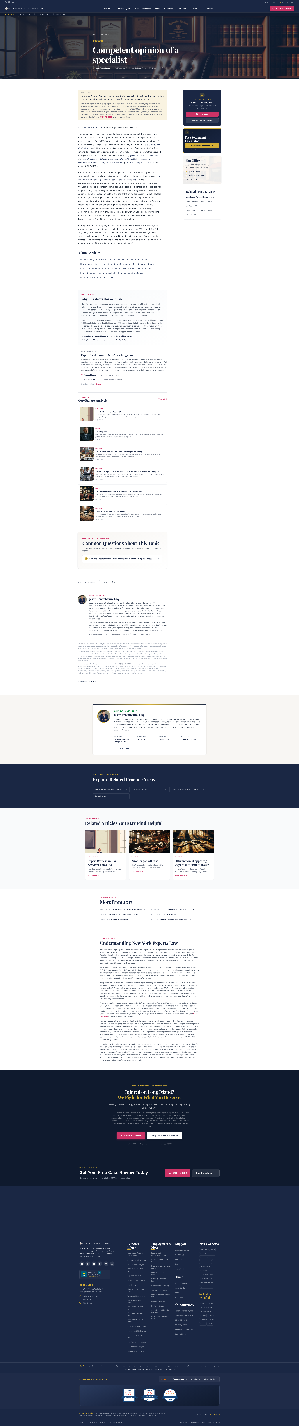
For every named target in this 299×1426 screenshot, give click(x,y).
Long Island (122, 1366)
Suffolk (210, 1324)
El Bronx (203, 1315)
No (115, 582)
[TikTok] (17, 2)
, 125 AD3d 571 (143, 155)
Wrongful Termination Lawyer (159, 1260)
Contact (209, 8)
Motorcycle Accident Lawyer (135, 1308)
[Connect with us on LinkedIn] (87, 1263)
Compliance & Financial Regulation (160, 1311)
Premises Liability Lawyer (137, 1342)
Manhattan (203, 1320)
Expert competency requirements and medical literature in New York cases (115, 268)
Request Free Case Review (202, 120)
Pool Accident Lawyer (135, 1351)
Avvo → (128, 749)
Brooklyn (211, 1315)
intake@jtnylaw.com (196, 175)
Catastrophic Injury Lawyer (134, 1336)
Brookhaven (203, 1366)
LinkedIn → (118, 749)
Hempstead (175, 1366)
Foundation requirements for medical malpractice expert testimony (111, 273)
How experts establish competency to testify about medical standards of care (117, 264)
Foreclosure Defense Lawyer (159, 1317)
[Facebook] (6, 2)
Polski (170, 1369)
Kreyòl (151, 1369)
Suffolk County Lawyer (207, 1254)
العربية (160, 1369)
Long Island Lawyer (206, 1278)
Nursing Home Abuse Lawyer (135, 1290)
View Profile (195, 1379)
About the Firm (181, 1283)
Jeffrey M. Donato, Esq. (184, 1315)
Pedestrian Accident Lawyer (135, 1320)
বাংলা (155, 1369)
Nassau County (92, 1366)
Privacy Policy (194, 1422)
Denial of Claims (157, 1306)
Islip (188, 1366)
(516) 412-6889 (288, 2)
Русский (145, 1369)
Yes (105, 582)
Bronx (130, 1366)
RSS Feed (179, 1297)
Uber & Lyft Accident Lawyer (135, 1314)
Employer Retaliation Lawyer (159, 1273)
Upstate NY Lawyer (206, 1287)
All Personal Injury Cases (136, 1260)
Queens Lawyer (205, 1266)
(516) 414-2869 (88, 1303)
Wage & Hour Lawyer (159, 1290)
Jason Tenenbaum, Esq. (104, 599)
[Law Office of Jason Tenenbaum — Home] (26, 8)
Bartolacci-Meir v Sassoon (90, 127)
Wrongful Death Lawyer (136, 1280)
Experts (108, 34)
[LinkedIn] (9, 2)
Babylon (183, 1366)
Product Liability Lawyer (136, 1331)
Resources (179, 1259)
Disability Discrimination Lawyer (160, 1280)
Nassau (202, 1324)
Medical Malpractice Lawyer (135, 1270)
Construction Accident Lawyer (135, 1301)
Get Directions (191, 179)
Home (95, 34)
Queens (212, 1320)
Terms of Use (183, 1422)
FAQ (177, 1264)
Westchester (150, 1366)
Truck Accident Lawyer (136, 1296)
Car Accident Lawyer (124, 336)
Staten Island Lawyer (206, 1274)
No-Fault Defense (123, 340)
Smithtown (194, 1366)
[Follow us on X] (112, 1263)
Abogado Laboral (205, 1311)
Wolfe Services (215, 1414)
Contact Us (179, 1255)
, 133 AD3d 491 (112, 159)
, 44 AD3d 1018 (139, 162)
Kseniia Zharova (181, 1334)
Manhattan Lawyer (206, 1258)
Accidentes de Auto (206, 1307)
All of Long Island (213, 1366)
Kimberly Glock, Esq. (183, 1325)
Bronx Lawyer (204, 1270)
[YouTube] (13, 2)
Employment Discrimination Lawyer (98, 340)
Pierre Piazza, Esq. (182, 1320)
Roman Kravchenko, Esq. (184, 1329)
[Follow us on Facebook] (81, 1263)
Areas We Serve (181, 1269)
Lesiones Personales (206, 1303)
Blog (101, 34)
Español (267, 2)
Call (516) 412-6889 (131, 1135)
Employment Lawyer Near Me (161, 1295)
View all (161, 399)
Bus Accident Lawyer (135, 1347)
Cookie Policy (206, 1422)
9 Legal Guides (209, 1379)
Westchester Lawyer (206, 1282)
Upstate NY (158, 1366)
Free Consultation (204, 1173)
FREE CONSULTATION (283, 9)
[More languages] (274, 2)
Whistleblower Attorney (160, 1286)
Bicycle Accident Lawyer (136, 1326)
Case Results (180, 1288)
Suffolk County (102, 1366)
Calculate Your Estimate (200, 145)
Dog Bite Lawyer (133, 1285)
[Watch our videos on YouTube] (94, 1263)
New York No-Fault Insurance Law (96, 277)
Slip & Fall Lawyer (134, 1276)
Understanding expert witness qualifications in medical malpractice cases (115, 259)
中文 (139, 1369)
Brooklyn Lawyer (205, 1262)
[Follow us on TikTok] (100, 1263)
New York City (113, 1366)
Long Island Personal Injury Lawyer (98, 336)
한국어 (165, 1369)
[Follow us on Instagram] (106, 1263)
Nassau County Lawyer (207, 1250)
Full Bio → (138, 749)
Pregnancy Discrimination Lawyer (161, 1267)
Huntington (167, 1366)
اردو (174, 1369)
